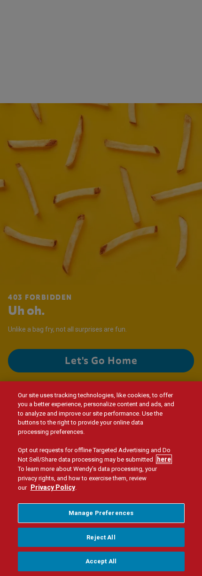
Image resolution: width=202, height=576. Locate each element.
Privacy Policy (53, 487)
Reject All (100, 537)
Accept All (101, 561)
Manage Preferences (101, 512)
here (164, 459)
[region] (101, 478)
